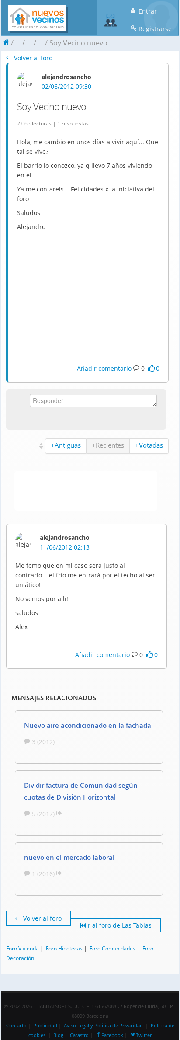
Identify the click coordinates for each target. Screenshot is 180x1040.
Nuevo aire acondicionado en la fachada (87, 725)
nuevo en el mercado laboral (69, 857)
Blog (58, 1035)
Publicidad (45, 1026)
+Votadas (149, 445)
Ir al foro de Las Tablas (119, 925)
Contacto (16, 1026)
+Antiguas (66, 445)
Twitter (144, 1035)
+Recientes (108, 445)
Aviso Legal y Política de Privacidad (103, 1026)
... (18, 43)
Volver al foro (32, 58)
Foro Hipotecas (64, 948)
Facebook (112, 1035)
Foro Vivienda (22, 948)
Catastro (79, 1035)
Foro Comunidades (112, 948)
